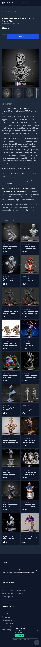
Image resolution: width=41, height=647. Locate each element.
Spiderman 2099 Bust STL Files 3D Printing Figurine (29, 506)
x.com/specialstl (8, 596)
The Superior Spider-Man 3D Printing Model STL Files (29, 344)
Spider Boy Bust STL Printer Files (29, 248)
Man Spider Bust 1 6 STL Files (10, 506)
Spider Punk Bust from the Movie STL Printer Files (10, 344)
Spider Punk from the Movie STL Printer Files (29, 441)
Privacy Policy (7, 620)
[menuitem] (7, 93)
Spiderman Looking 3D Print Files (29, 538)
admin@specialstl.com (25, 573)
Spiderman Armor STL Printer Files (10, 377)
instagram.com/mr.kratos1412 (13, 593)
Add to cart (23, 37)
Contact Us (6, 617)
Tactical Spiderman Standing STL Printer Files (10, 312)
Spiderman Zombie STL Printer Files (10, 248)
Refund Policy (7, 626)
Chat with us (19, 635)
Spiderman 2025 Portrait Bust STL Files (10, 441)
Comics (15, 11)
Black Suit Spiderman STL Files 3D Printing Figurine (9, 474)
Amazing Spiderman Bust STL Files (11, 409)
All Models (9, 11)
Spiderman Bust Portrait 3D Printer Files (10, 280)
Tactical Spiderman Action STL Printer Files (30, 312)
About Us (5, 614)
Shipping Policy (7, 623)
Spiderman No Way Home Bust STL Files (29, 474)
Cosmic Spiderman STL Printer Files (29, 377)
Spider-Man (21, 11)
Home (3, 11)
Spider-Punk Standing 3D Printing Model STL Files (29, 409)
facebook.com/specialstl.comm (14, 590)
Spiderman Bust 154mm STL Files (9, 538)
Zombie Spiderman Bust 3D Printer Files (29, 280)
